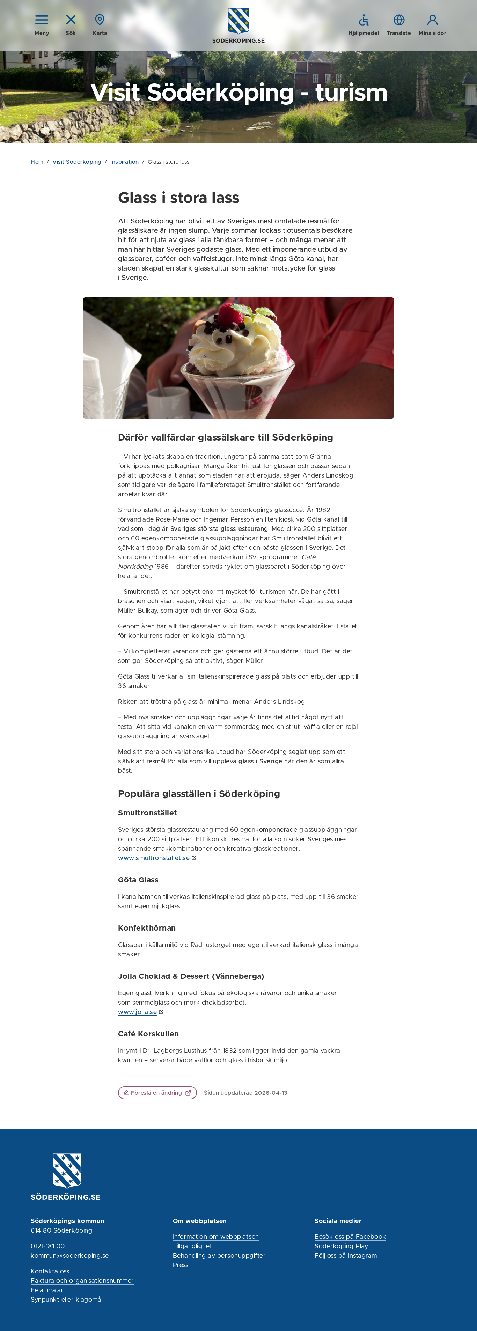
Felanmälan (48, 1290)
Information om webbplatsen (216, 1237)
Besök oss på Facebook (350, 1237)
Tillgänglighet (192, 1246)
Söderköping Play (341, 1246)
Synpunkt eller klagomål (67, 1300)
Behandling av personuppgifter (219, 1256)
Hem (37, 162)
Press (181, 1265)
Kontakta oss (50, 1272)
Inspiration (124, 162)
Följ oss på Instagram (346, 1256)
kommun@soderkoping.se (70, 1256)
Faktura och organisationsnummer (82, 1281)
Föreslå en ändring (156, 1093)
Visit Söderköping (77, 162)
